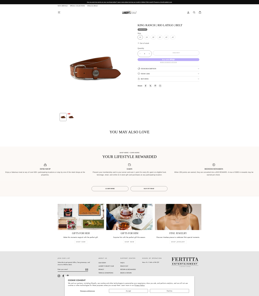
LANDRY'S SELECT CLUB (106, 266)
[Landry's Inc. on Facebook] (63, 276)
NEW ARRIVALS (63, 6)
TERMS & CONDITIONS (106, 273)
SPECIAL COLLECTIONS (77, 6)
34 (147, 37)
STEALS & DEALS (92, 6)
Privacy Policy (140, 285)
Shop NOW (129, 242)
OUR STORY (102, 263)
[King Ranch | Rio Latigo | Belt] (145, 86)
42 (173, 37)
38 (160, 37)
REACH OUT (124, 266)
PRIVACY (101, 269)
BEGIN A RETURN (126, 273)
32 (140, 37)
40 (166, 37)
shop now (81, 242)
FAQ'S (122, 263)
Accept (128, 291)
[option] (175, 2)
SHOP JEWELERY (178, 242)
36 (153, 37)
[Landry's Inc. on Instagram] (59, 276)
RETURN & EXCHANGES (128, 269)
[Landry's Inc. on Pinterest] (67, 276)
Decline (169, 291)
